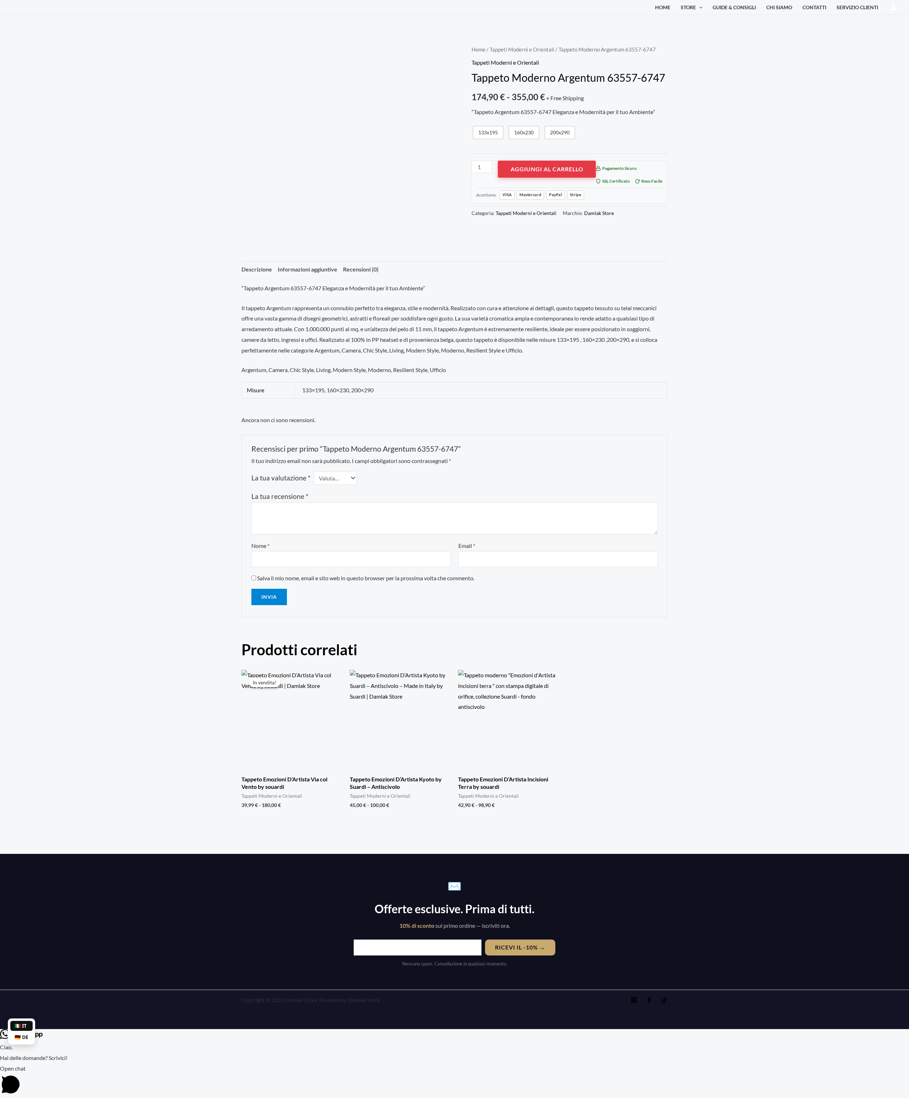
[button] (699, 7)
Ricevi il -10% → (520, 947)
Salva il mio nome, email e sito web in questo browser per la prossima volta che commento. (365, 578)
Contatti (814, 7)
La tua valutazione (281, 478)
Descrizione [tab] (256, 269)
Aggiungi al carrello (547, 169)
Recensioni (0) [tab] (361, 269)
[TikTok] (664, 1000)
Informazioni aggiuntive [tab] (307, 269)
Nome (260, 545)
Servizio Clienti (857, 7)
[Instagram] (634, 1000)
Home (662, 7)
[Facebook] (649, 1000)
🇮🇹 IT (21, 1025)
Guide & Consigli (734, 7)
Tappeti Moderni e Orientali (522, 49)
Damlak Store (599, 213)
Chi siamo (779, 7)
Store (688, 7)
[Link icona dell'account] (893, 7)
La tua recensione (280, 496)
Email (466, 545)
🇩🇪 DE (21, 1037)
